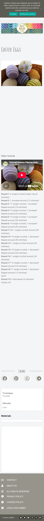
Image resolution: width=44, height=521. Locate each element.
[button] (5, 378)
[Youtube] (28, 517)
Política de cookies (27, 14)
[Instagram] (32, 517)
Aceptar (13, 14)
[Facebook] (20, 517)
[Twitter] (40, 517)
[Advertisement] (22, 114)
